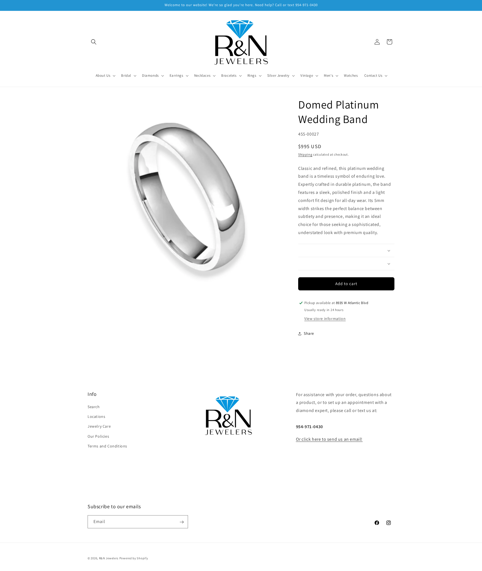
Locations (96, 416)
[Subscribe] (181, 522)
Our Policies (98, 436)
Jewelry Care (99, 426)
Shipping (305, 154)
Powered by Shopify (133, 558)
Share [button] (309, 333)
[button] (94, 42)
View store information (325, 318)
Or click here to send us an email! (329, 439)
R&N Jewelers (109, 558)
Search (94, 406)
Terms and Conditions (107, 446)
